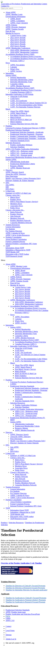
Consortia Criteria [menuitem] (16, 84)
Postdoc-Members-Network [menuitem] (20, 220)
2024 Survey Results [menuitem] (17, 44)
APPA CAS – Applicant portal (26, 413)
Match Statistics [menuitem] (16, 122)
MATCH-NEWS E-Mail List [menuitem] (21, 120)
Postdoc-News (20, 462)
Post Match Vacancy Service (25, 369)
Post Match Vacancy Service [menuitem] (20, 115)
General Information (13, 227)
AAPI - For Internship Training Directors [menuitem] (25, 107)
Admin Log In (11, 639)
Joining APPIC (11, 75)
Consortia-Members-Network (26, 485)
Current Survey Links (23, 287)
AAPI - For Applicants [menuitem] (18, 101)
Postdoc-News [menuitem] (15, 199)
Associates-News (21, 468)
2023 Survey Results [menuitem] (17, 42)
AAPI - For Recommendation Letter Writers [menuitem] (26, 105)
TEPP (8, 246)
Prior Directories (12, 176)
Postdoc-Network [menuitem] (16, 214)
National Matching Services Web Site (28, 378)
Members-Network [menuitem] (17, 218)
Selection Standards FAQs (24, 401)
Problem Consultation (14, 237)
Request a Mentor (21, 428)
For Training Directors (14, 231)
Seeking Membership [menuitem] (18, 78)
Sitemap (9, 635)
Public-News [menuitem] (15, 208)
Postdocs (9, 126)
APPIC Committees (22, 273)
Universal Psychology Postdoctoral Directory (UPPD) (25, 128)
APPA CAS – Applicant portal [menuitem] (21, 153)
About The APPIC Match (24, 365)
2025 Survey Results (22, 298)
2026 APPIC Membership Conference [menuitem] (24, 50)
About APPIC (11, 12)
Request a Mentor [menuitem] (16, 166)
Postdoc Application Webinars (26, 405)
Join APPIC (10, 185)
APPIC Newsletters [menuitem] (17, 65)
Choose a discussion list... (15, 210)
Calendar (18, 319)
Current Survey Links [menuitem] (18, 35)
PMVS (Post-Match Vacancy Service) (29, 464)
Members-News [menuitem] (16, 204)
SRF (7, 187)
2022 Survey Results (22, 292)
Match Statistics (20, 376)
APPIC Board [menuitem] (15, 19)
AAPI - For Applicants (23, 352)
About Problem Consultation (16, 239)
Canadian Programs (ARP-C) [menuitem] (21, 92)
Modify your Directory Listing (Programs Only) (23, 178)
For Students (10, 229)
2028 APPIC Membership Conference (29, 304)
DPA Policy (10, 189)
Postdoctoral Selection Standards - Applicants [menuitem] (26, 132)
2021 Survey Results (22, 289)
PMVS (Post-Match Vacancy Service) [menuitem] (24, 202)
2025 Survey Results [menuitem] (17, 46)
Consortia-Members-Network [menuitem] (21, 223)
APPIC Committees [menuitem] (17, 21)
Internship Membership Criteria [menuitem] (21, 80)
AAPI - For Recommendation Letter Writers (31, 359)
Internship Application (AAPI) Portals (19, 94)
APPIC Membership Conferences (18, 48)
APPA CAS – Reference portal (26, 411)
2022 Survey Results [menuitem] (17, 40)
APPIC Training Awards (15, 29)
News (8, 63)
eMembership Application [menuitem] (19, 162)
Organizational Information (15, 17)
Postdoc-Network (21, 477)
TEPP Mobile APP (12, 252)
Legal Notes (10, 631)
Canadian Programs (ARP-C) (26, 344)
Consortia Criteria (21, 336)
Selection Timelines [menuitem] (17, 147)
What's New (19, 321)
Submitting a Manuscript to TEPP (18, 250)
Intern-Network (20, 474)
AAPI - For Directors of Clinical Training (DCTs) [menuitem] (28, 103)
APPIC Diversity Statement (16, 27)
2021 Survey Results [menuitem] (17, 38)
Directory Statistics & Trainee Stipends (20, 181)
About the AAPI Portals (23, 348)
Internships (10, 73)
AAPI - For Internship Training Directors (30, 361)
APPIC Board (20, 270)
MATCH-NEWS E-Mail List (25, 374)
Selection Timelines (22, 407)
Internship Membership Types (26, 334)
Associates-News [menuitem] (16, 206)
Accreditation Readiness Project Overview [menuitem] (25, 56)
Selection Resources (13, 143)
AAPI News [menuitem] (14, 99)
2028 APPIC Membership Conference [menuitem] (24, 52)
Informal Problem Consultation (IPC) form (21, 244)
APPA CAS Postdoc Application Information (22, 149)
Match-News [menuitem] (15, 197)
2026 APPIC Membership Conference (29, 302)
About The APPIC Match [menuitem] (19, 111)
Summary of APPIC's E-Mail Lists (18, 193)
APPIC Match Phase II (23, 367)
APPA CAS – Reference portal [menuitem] (21, 151)
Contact (8, 626)
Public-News (19, 470)
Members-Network (22, 481)
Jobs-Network (20, 479)
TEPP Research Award (14, 256)
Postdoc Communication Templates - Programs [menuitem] (27, 136)
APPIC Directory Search (15, 172)
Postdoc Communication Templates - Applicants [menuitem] (27, 138)
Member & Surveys (13, 33)
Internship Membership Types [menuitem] (21, 82)
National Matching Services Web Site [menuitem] (24, 124)
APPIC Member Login (14, 14)
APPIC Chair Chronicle (23, 275)
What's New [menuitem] (14, 69)
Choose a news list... (13, 195)
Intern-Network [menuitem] (16, 212)
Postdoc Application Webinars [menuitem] (21, 145)
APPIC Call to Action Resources (18, 235)
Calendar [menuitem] (13, 67)
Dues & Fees (10, 31)
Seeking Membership (22, 329)
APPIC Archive (21, 323)
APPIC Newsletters (22, 317)
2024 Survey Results (22, 296)
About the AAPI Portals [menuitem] (19, 96)
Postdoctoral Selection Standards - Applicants (31, 388)
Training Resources (13, 225)
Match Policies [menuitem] (15, 117)
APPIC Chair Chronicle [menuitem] (19, 23)
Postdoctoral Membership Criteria (27, 426)
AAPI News (19, 350)
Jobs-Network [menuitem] (15, 216)
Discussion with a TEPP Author (17, 254)
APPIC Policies (11, 25)
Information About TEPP (15, 248)
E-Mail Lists (10, 191)
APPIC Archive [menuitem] (16, 71)
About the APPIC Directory (16, 174)
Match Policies (20, 371)
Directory (9, 170)
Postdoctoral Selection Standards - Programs (31, 390)
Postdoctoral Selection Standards (18, 130)
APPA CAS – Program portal (26, 416)
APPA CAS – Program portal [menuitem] (21, 155)
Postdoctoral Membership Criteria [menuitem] (22, 164)
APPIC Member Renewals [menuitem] (20, 86)
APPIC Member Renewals (25, 338)
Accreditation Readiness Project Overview (30, 308)
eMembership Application (24, 424)
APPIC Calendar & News (15, 233)
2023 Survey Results (22, 294)
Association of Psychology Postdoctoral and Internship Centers (24, 4)
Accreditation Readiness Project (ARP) (20, 54)
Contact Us (5, 6)
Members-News (21, 466)
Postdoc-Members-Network (25, 483)
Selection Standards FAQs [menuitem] (20, 141)
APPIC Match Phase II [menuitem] (18, 113)
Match (8, 109)
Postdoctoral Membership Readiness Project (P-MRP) (25, 157)
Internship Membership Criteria (26, 331)
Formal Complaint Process (15, 242)
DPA (7, 183)
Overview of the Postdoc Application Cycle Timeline (21, 563)
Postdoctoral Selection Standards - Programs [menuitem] (26, 134)
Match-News (19, 460)
